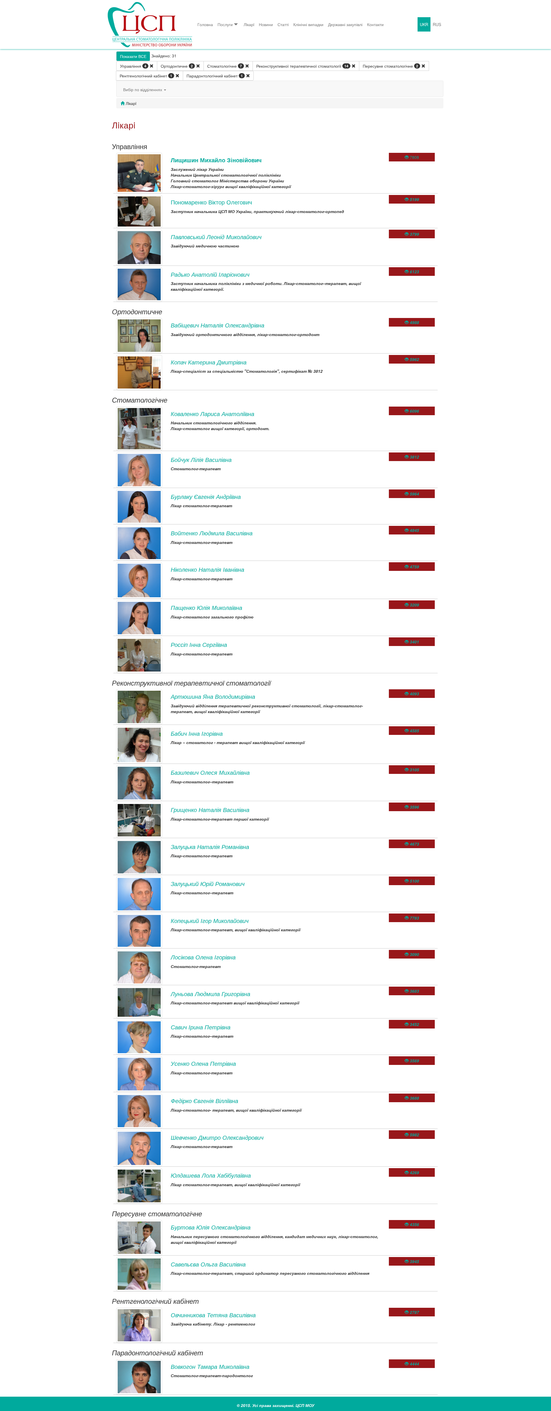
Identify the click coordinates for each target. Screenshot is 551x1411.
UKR (424, 24)
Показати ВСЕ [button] (133, 56)
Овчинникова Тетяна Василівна (213, 1315)
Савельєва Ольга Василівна (208, 1264)
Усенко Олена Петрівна (203, 1063)
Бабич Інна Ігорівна (197, 733)
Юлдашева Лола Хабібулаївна (211, 1175)
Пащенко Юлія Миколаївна (206, 607)
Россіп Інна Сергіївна (199, 644)
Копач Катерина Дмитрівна (209, 362)
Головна (205, 24)
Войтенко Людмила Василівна (212, 533)
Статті (283, 24)
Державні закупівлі (345, 24)
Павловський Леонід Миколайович (216, 237)
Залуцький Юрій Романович (208, 883)
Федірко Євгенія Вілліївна (204, 1100)
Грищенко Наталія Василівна (210, 809)
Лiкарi (249, 24)
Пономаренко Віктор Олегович (211, 202)
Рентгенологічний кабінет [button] (146, 76)
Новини (266, 24)
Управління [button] (133, 66)
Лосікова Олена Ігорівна (203, 957)
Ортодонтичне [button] (177, 66)
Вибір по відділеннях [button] (143, 89)
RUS (437, 24)
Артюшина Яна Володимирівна (213, 696)
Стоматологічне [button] (224, 66)
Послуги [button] (225, 24)
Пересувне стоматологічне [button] (390, 66)
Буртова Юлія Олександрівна (211, 1227)
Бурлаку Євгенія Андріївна (206, 496)
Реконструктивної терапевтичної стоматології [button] (302, 66)
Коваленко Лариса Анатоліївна (212, 413)
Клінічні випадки (308, 24)
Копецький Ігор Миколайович (210, 920)
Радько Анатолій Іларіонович (210, 274)
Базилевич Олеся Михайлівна (210, 772)
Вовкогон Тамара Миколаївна (210, 1366)
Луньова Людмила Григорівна (210, 994)
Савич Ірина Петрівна (200, 1027)
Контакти (375, 24)
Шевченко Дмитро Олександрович (217, 1137)
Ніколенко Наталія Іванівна (207, 569)
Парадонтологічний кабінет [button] (215, 76)
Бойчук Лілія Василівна (201, 459)
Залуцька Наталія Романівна (210, 846)
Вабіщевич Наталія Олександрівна (217, 325)
